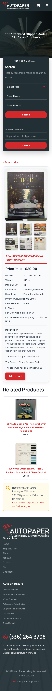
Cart (5, 567)
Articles (7, 557)
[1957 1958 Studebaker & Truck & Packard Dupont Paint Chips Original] (26, 454)
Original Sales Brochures (14, 608)
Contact (7, 562)
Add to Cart (15, 376)
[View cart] (38, 5)
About (6, 553)
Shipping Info (10, 548)
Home (6, 544)
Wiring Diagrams (10, 599)
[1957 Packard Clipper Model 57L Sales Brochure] (11, 229)
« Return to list (11, 162)
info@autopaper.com (28, 681)
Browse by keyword (14, 129)
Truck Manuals (9, 623)
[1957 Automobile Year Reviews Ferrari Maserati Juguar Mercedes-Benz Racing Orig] (26, 409)
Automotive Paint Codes (14, 604)
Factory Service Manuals (14, 594)
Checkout (8, 571)
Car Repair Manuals (12, 618)
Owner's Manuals (10, 589)
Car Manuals (8, 613)
